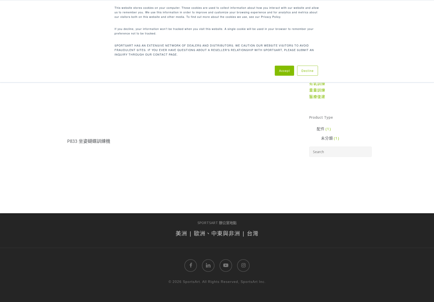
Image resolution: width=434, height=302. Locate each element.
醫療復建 (317, 96)
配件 (324, 128)
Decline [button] (307, 70)
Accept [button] (284, 70)
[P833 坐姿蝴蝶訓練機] (89, 102)
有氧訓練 (317, 83)
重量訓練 (317, 90)
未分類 (330, 138)
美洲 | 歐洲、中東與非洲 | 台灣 (217, 233)
